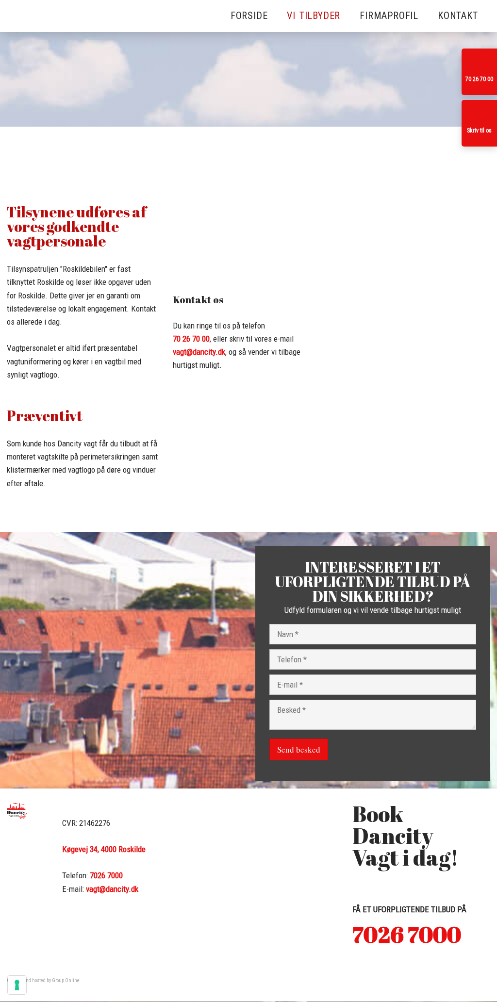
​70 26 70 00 (191, 339)
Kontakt (458, 15)
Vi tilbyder (313, 15)
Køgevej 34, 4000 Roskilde (104, 849)
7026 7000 (106, 875)
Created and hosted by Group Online (43, 980)
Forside (249, 15)
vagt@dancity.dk (199, 352)
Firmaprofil (389, 15)
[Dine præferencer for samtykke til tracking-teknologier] (17, 985)
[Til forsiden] (49, 81)
